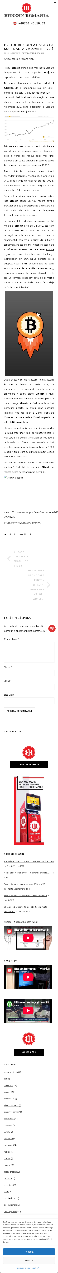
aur (5, 1079)
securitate (8, 1185)
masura (50, 250)
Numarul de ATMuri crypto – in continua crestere (25, 873)
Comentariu (11, 639)
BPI (48, 93)
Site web (9, 695)
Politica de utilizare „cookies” (27, 1268)
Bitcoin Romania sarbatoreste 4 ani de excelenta (25, 895)
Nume (8, 667)
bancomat (8, 1085)
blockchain (9, 1119)
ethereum (8, 1138)
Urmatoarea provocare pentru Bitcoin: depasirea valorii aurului (35, 585)
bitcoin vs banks (11, 1112)
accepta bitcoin (11, 1072)
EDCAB (7, 1132)
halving (7, 1152)
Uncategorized (10, 1211)
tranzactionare (10, 1205)
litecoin (7, 1158)
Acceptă (29, 1251)
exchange (8, 1145)
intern (24, 422)
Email (7, 681)
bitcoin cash (9, 1099)
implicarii (8, 413)
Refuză (29, 1260)
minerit (7, 1165)
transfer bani (9, 1198)
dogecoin (8, 1125)
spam (6, 1191)
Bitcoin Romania (11, 1105)
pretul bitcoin (37, 53)
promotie (8, 1178)
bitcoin (25, 53)
